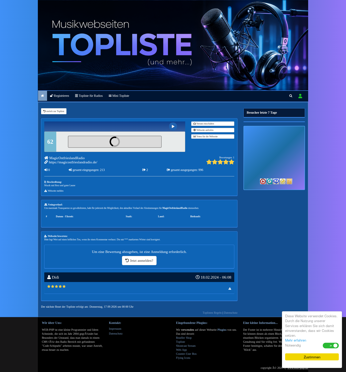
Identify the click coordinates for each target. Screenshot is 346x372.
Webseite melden (55, 190)
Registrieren (61, 95)
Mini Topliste (120, 95)
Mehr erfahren (295, 340)
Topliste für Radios (90, 95)
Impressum (115, 328)
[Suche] (290, 96)
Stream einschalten (205, 123)
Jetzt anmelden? (141, 261)
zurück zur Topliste (55, 111)
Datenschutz (230, 312)
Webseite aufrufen (204, 130)
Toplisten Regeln (212, 312)
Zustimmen (312, 356)
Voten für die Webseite (207, 136)
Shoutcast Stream (186, 345)
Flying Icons (183, 357)
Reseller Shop (184, 337)
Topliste (180, 341)
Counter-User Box (186, 353)
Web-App (181, 349)
